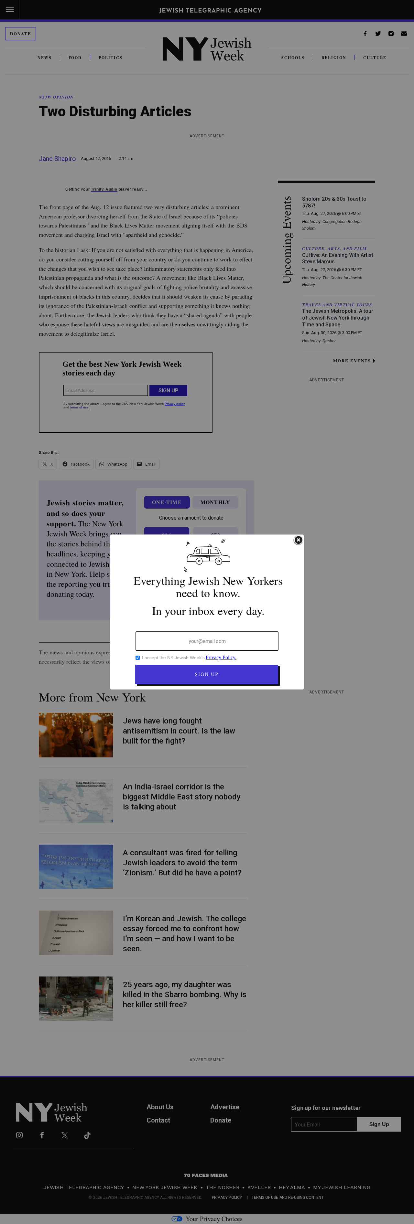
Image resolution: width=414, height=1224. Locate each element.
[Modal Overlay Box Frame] (207, 612)
